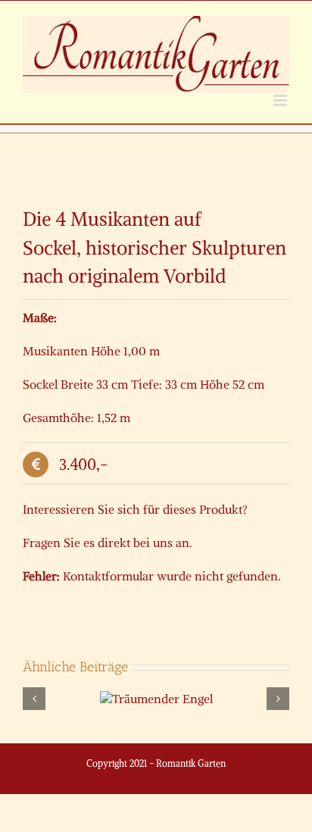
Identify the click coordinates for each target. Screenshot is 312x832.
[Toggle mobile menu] (281, 100)
